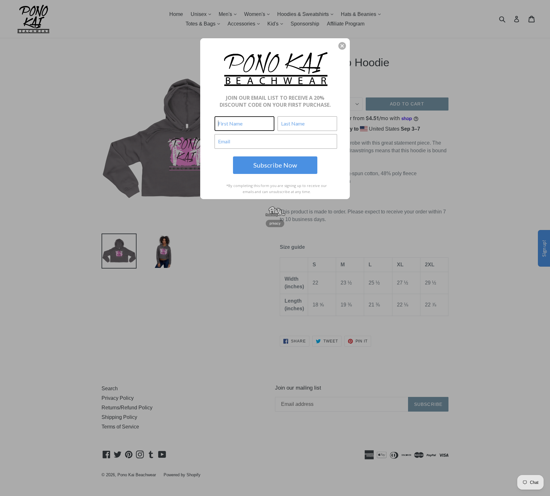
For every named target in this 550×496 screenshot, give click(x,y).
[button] (342, 46)
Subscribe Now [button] (275, 165)
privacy (275, 223)
